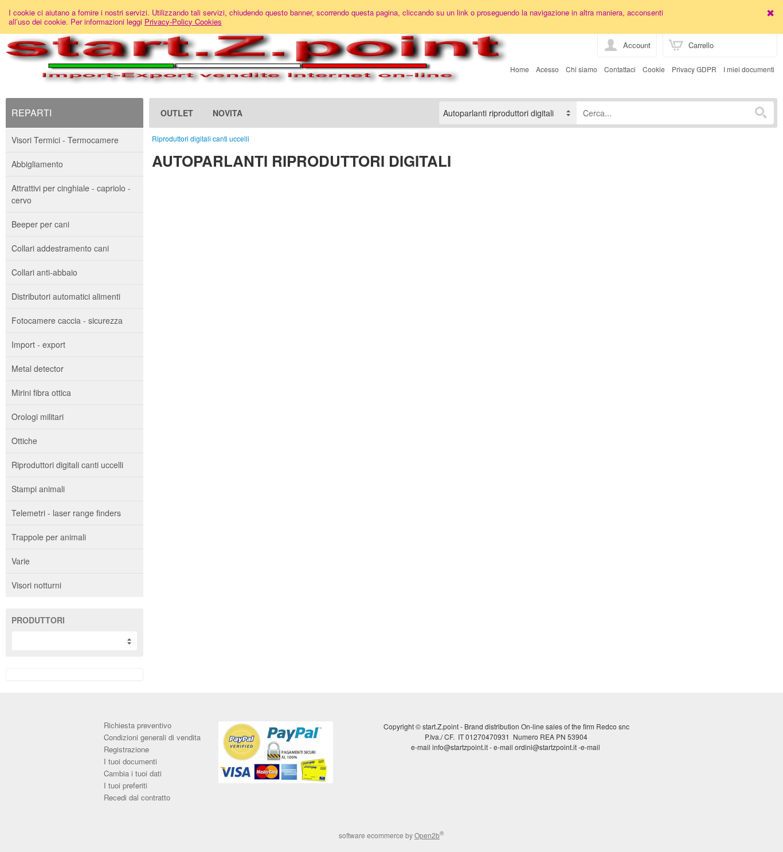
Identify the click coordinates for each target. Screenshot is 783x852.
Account (637, 45)
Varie (20, 561)
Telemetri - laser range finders (66, 513)
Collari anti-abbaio (44, 272)
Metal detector (37, 368)
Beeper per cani (40, 224)
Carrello (701, 45)
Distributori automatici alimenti (65, 296)
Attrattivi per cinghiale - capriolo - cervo (71, 194)
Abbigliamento (37, 164)
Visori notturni (36, 585)
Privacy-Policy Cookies (183, 21)
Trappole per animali (48, 537)
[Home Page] (257, 76)
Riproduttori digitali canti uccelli (67, 464)
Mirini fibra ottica (41, 392)
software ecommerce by (391, 835)
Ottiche (24, 440)
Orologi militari (37, 416)
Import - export (38, 344)
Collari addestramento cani (60, 248)
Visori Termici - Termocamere (65, 140)
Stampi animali (38, 488)
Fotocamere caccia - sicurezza (67, 320)
